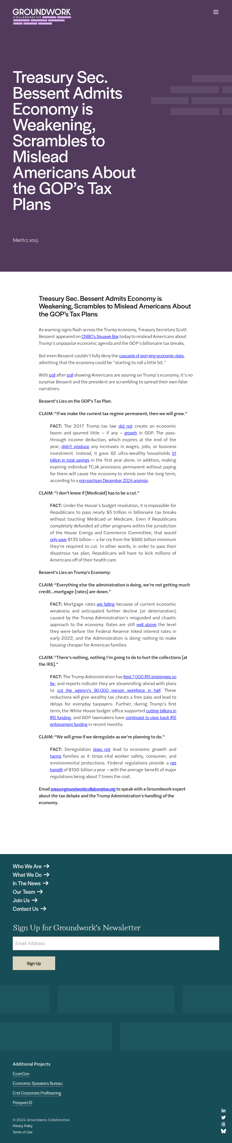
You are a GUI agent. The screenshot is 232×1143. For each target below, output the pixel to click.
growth (130, 433)
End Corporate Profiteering (37, 1093)
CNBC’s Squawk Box (100, 336)
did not (125, 426)
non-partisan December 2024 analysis (113, 480)
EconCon (21, 1073)
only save (58, 539)
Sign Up (34, 963)
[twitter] (223, 1117)
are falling (106, 604)
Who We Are (28, 866)
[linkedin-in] (223, 1110)
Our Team (24, 891)
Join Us (22, 900)
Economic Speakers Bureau (38, 1083)
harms (55, 756)
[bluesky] (223, 1131)
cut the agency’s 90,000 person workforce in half (108, 690)
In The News (27, 883)
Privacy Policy (23, 1125)
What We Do (28, 874)
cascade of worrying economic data (151, 355)
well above (146, 624)
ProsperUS (22, 1102)
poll (52, 375)
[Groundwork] (42, 17)
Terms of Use (23, 1132)
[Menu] (215, 12)
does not (101, 749)
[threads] (223, 1124)
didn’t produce (75, 446)
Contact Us (26, 908)
